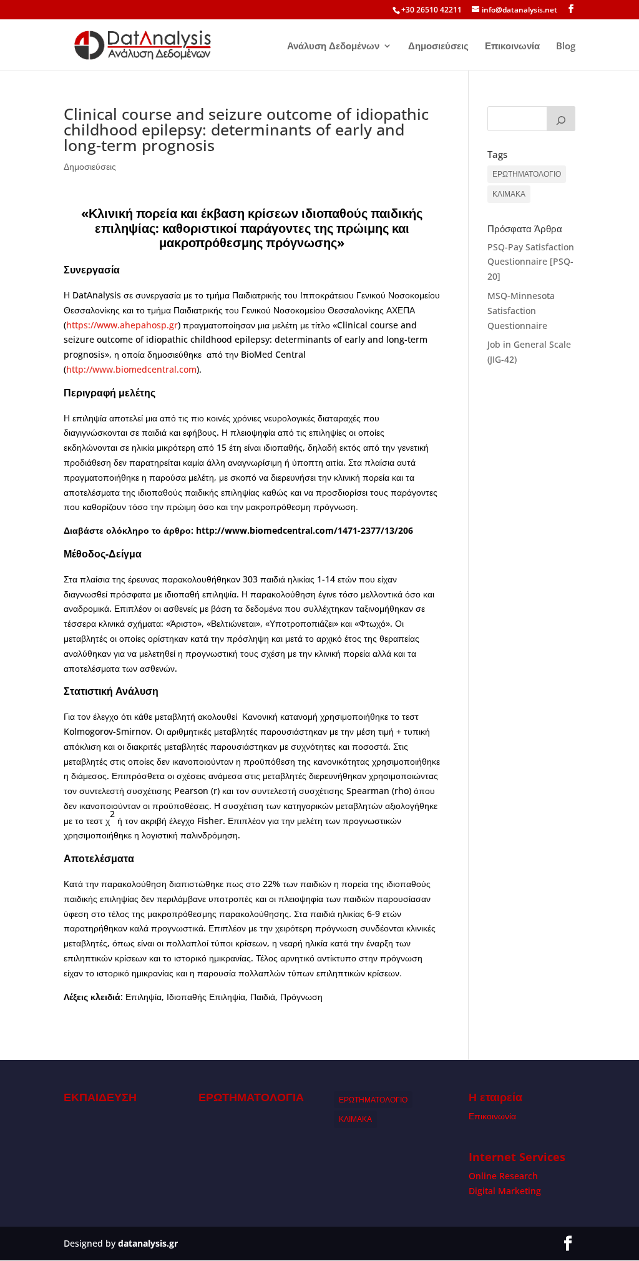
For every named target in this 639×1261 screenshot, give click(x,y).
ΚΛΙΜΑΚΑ (508, 194)
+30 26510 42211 (431, 9)
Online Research (503, 1176)
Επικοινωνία (512, 46)
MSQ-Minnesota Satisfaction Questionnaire (521, 310)
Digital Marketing (505, 1191)
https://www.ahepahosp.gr (122, 325)
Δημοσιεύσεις (438, 46)
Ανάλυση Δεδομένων (333, 46)
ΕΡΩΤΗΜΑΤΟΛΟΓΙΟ (526, 174)
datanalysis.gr (148, 1243)
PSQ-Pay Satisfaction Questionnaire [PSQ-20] (530, 262)
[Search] (561, 118)
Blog (565, 46)
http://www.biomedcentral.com (131, 369)
